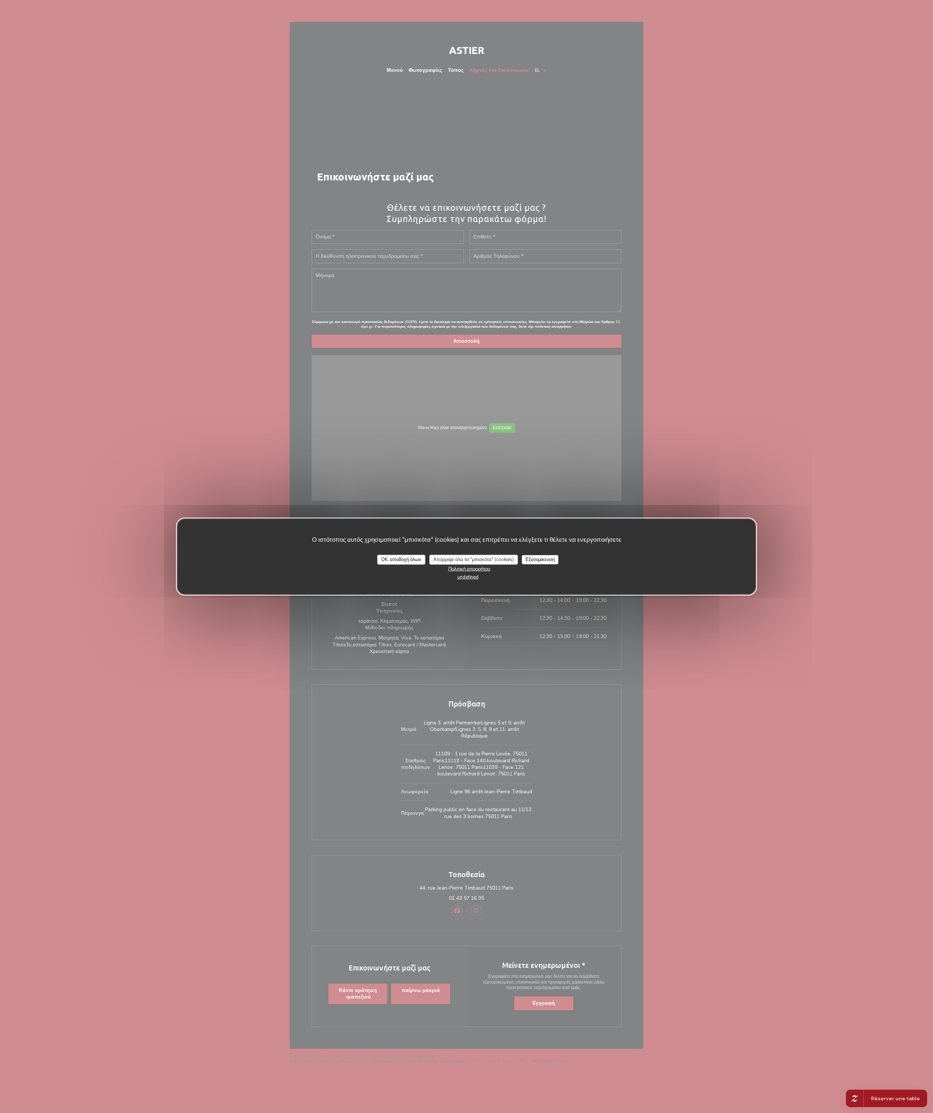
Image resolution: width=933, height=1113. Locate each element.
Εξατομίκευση (540, 559)
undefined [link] (468, 577)
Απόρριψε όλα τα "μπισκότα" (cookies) (473, 559)
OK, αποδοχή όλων (401, 559)
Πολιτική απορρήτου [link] (469, 569)
